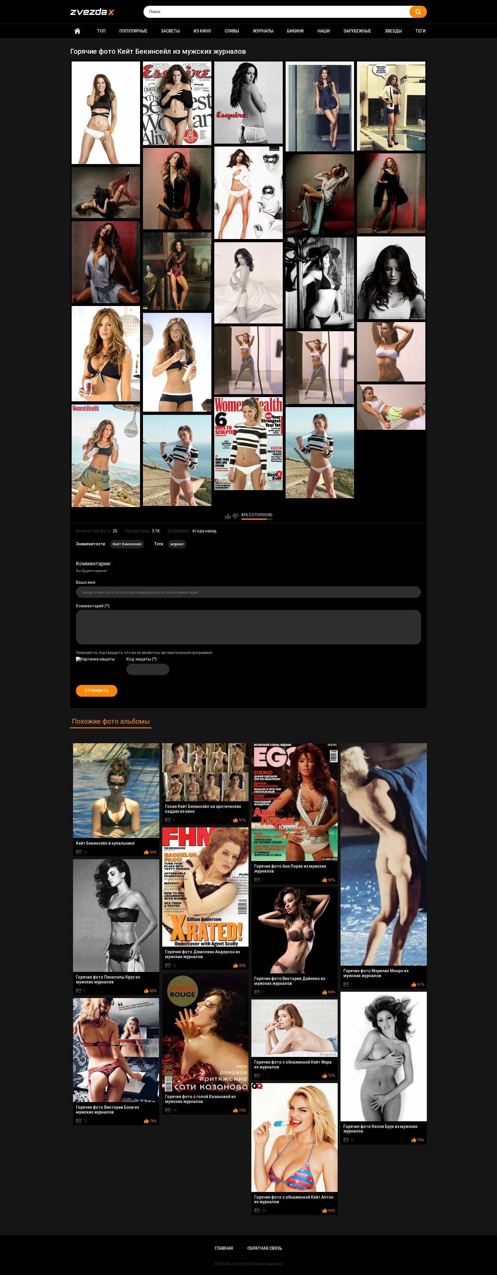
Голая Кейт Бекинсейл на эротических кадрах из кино (203, 809)
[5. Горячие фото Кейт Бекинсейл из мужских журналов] (391, 106)
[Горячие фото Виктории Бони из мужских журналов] (116, 1050)
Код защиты (138, 659)
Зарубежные (357, 31)
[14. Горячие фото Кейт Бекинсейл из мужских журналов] (320, 283)
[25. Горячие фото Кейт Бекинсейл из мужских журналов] (177, 460)
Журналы (263, 31)
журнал (177, 544)
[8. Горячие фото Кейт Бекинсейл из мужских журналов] (391, 193)
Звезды (393, 31)
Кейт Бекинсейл (127, 544)
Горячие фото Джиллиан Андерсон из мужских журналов (202, 954)
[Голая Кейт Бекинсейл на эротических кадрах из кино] (205, 772)
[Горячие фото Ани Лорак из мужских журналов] (294, 802)
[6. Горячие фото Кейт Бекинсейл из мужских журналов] (248, 193)
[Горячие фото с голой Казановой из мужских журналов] (205, 1032)
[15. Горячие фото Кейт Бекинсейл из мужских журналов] (248, 283)
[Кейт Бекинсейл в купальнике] (116, 790)
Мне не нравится (235, 516)
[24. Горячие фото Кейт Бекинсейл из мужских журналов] (320, 452)
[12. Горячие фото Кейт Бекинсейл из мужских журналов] (177, 271)
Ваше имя (85, 582)
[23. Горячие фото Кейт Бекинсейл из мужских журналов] (106, 456)
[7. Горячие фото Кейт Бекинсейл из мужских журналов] (177, 189)
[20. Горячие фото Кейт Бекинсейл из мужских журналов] (320, 367)
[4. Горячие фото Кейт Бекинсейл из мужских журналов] (320, 106)
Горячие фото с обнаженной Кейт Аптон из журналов (293, 1199)
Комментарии (93, 564)
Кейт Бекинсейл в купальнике (105, 843)
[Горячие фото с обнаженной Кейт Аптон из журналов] (294, 1137)
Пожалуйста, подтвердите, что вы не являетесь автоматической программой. (144, 653)
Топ (101, 31)
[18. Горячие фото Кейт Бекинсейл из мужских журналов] (391, 352)
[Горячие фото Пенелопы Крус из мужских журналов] (116, 915)
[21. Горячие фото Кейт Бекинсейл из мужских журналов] (391, 407)
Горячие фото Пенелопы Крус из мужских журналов (108, 979)
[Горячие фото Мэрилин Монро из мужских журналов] (384, 854)
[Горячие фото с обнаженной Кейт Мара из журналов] (294, 1028)
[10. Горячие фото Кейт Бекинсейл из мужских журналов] (106, 192)
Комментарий (90, 606)
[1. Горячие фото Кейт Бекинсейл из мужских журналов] (106, 112)
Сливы (232, 31)
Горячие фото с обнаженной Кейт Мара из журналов (293, 1064)
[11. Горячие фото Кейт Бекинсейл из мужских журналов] (106, 262)
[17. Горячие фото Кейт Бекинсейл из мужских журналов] (177, 362)
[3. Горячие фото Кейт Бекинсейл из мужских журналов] (248, 102)
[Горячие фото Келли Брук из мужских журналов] (384, 1056)
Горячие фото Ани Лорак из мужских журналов (290, 868)
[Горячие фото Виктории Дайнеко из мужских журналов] (294, 930)
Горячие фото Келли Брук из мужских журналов (380, 1129)
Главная (77, 31)
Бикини (295, 31)
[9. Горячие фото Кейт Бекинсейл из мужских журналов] (320, 194)
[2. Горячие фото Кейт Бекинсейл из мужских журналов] (177, 103)
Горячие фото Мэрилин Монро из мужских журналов (375, 973)
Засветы (170, 31)
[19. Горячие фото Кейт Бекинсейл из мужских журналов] (248, 360)
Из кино (202, 31)
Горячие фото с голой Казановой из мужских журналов (200, 1099)
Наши (324, 31)
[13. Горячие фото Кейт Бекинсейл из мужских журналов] (391, 277)
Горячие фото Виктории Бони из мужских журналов (107, 1109)
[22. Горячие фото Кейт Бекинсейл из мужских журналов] (248, 443)
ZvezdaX (239, 1264)
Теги (420, 31)
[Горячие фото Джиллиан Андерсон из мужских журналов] (205, 887)
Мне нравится (228, 516)
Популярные (133, 31)
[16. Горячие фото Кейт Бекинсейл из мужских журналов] (106, 354)
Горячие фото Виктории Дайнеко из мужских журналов (289, 981)
